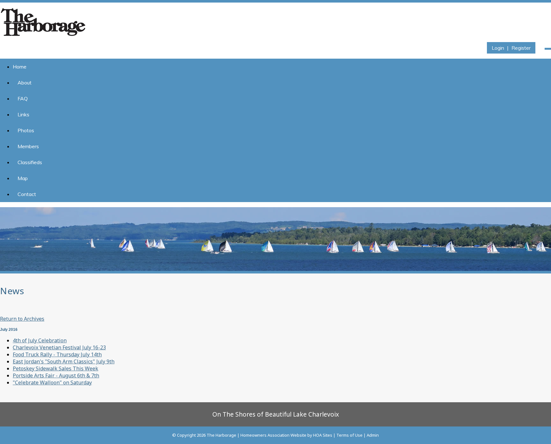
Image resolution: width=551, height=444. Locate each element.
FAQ (23, 98)
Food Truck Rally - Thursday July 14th (57, 354)
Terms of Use (349, 435)
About (25, 82)
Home (19, 66)
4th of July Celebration (40, 340)
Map (23, 178)
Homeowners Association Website (273, 435)
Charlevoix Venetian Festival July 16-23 (59, 347)
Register (521, 48)
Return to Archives (22, 318)
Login (498, 48)
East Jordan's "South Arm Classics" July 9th (63, 361)
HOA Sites (322, 435)
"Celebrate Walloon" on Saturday (52, 382)
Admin (373, 435)
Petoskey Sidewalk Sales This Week (55, 368)
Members (28, 146)
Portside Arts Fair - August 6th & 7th (56, 375)
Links (23, 114)
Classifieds (30, 162)
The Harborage (221, 435)
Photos (26, 130)
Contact (27, 194)
